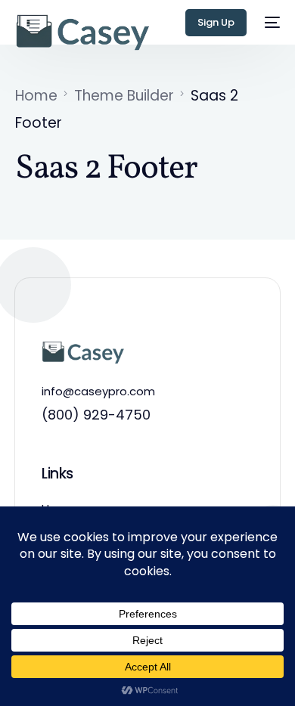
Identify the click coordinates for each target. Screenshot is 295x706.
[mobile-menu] (271, 23)
